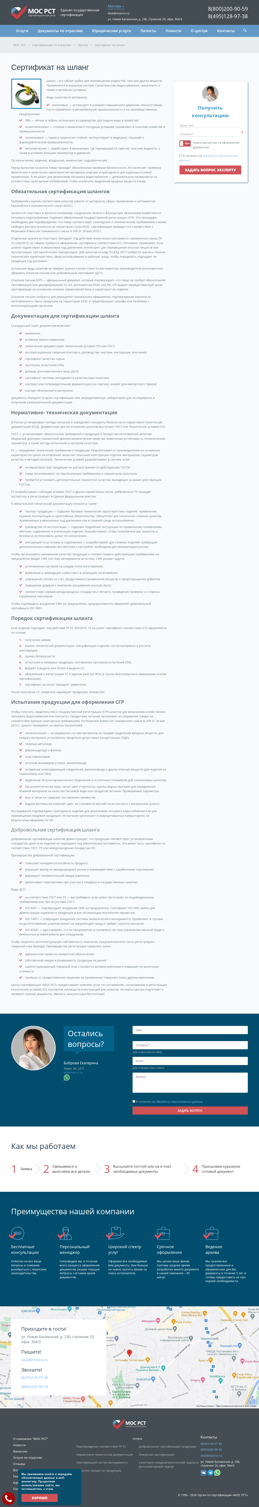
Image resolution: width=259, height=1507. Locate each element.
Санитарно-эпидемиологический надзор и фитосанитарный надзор (168, 1464)
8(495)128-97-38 (228, 16)
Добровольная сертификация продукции (167, 1446)
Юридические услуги (111, 30)
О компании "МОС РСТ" (30, 1439)
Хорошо (40, 1498)
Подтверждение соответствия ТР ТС (101, 1446)
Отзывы (19, 1464)
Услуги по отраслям (27, 1457)
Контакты (226, 30)
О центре (199, 30)
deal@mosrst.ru (119, 13)
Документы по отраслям (60, 30)
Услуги (22, 30)
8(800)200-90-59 (228, 8)
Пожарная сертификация (156, 1454)
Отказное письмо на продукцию (98, 1470)
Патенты (148, 30)
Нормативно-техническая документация (104, 1454)
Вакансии (20, 1451)
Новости (173, 30)
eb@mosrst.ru (73, 1072)
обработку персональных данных (179, 1101)
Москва (114, 6)
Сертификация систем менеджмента (101, 1462)
